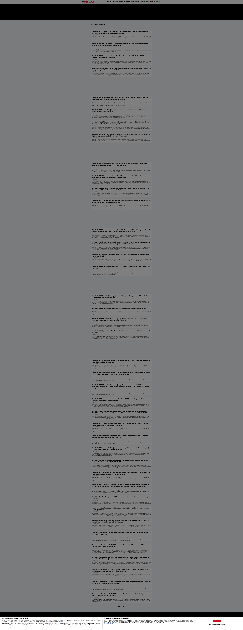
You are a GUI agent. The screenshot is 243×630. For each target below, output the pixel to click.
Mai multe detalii (60, 621)
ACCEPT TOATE (217, 621)
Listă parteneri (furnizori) (108, 623)
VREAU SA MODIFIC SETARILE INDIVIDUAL (217, 624)
